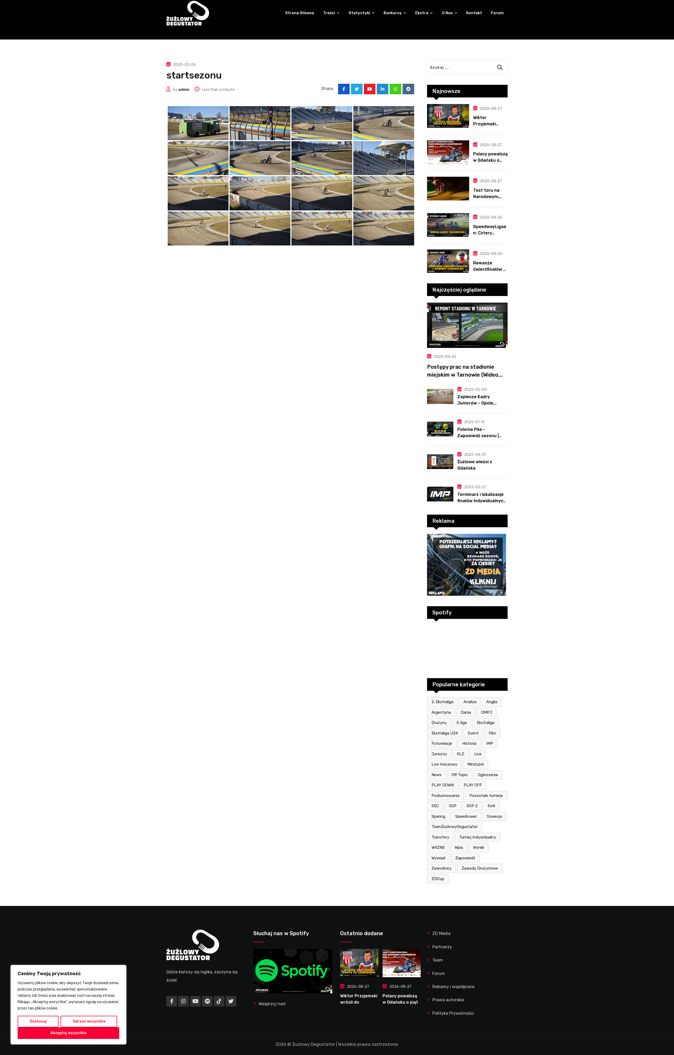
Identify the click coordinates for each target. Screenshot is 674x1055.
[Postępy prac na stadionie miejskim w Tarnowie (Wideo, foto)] (467, 325)
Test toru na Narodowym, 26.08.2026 (486, 196)
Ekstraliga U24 (445, 733)
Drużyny (439, 722)
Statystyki (359, 13)
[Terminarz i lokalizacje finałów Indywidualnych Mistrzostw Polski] (440, 494)
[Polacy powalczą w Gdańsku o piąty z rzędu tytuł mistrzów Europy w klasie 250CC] (448, 152)
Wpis (459, 847)
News (437, 774)
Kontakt (474, 13)
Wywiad (438, 858)
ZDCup (438, 878)
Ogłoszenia (488, 774)
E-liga (462, 722)
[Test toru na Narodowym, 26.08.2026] (448, 188)
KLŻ (460, 754)
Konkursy (393, 13)
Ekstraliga (485, 722)
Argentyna (441, 712)
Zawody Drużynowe (480, 868)
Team (437, 960)
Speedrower (466, 816)
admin (184, 89)
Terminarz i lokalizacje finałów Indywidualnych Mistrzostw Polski (481, 501)
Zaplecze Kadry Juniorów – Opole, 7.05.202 (475, 403)
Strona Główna (299, 13)
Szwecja (494, 816)
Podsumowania (445, 795)
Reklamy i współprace (453, 986)
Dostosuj (38, 1021)
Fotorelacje (442, 743)
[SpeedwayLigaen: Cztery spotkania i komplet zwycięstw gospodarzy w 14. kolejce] (448, 225)
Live (478, 754)
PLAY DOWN (443, 785)
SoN (491, 805)
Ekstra (421, 13)
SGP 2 (472, 805)
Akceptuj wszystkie (68, 1033)
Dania (466, 712)
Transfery (440, 837)
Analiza (469, 701)
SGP (453, 805)
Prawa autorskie (448, 999)
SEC (435, 805)
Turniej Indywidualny (477, 837)
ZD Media (441, 933)
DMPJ (486, 712)
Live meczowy (444, 764)
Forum (497, 13)
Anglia (491, 701)
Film (492, 733)
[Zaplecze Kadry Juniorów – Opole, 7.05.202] (440, 396)
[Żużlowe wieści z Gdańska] (440, 461)
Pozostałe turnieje (486, 795)
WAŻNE (438, 847)
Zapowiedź (465, 858)
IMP (489, 743)
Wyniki (478, 847)
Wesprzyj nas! (272, 1003)
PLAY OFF (473, 785)
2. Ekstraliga (442, 701)
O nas (447, 13)
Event (473, 733)
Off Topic (460, 774)
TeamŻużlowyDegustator (455, 826)
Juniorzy (439, 754)
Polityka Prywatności (453, 1013)
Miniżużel (475, 764)
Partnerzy (442, 946)
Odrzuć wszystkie (89, 1021)
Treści (329, 13)
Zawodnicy (442, 868)
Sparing (438, 816)
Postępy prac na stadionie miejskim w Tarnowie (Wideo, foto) (463, 375)
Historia (469, 743)
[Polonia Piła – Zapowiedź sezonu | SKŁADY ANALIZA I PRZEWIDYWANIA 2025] (440, 429)
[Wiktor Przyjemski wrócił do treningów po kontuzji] (448, 116)
